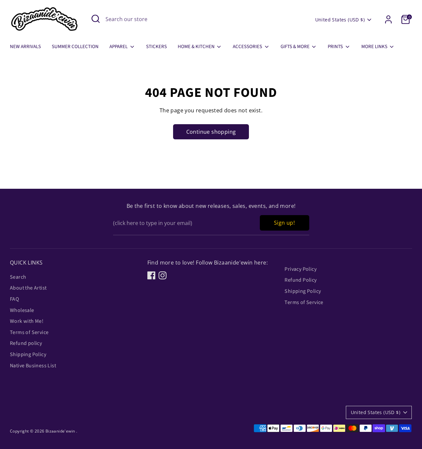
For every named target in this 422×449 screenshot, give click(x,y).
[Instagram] (162, 275)
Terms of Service (29, 332)
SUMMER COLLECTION (75, 46)
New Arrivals (25, 46)
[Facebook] (151, 275)
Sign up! (284, 222)
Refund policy (26, 343)
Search (18, 277)
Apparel (119, 46)
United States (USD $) (340, 19)
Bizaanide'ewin (60, 431)
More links (374, 46)
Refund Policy (300, 280)
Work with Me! (27, 321)
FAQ (14, 299)
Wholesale (22, 310)
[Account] (388, 19)
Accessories (248, 46)
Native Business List (33, 365)
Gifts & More (296, 46)
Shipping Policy (28, 354)
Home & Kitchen (197, 46)
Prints (336, 46)
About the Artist (28, 288)
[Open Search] (95, 18)
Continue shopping (211, 131)
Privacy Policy (300, 269)
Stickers (156, 46)
